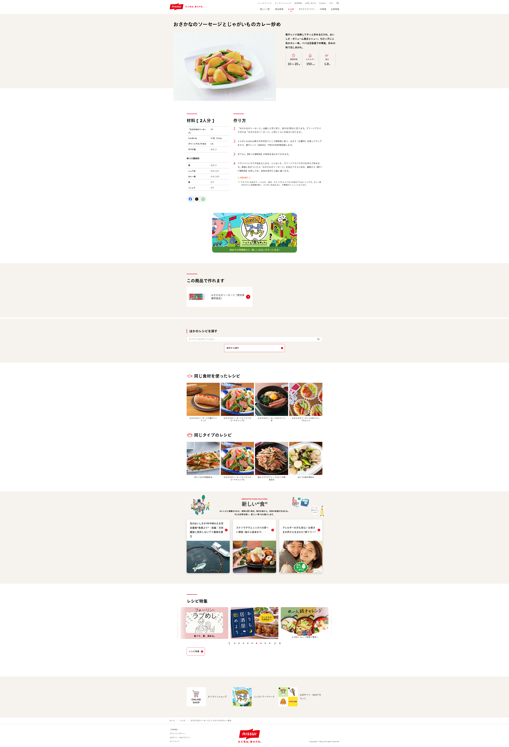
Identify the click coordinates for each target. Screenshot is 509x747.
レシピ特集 (194, 651)
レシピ (291, 9)
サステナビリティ (307, 9)
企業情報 (335, 9)
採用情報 (298, 3)
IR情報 (323, 9)
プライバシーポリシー (177, 734)
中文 (331, 3)
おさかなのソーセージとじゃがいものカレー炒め (211, 720)
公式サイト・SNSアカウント (180, 738)
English (322, 3)
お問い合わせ (310, 3)
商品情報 (279, 9)
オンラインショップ (283, 3)
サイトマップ (174, 741)
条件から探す (232, 348)
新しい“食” (265, 9)
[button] (229, 643)
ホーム (172, 720)
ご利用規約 (174, 730)
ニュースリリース (264, 3)
